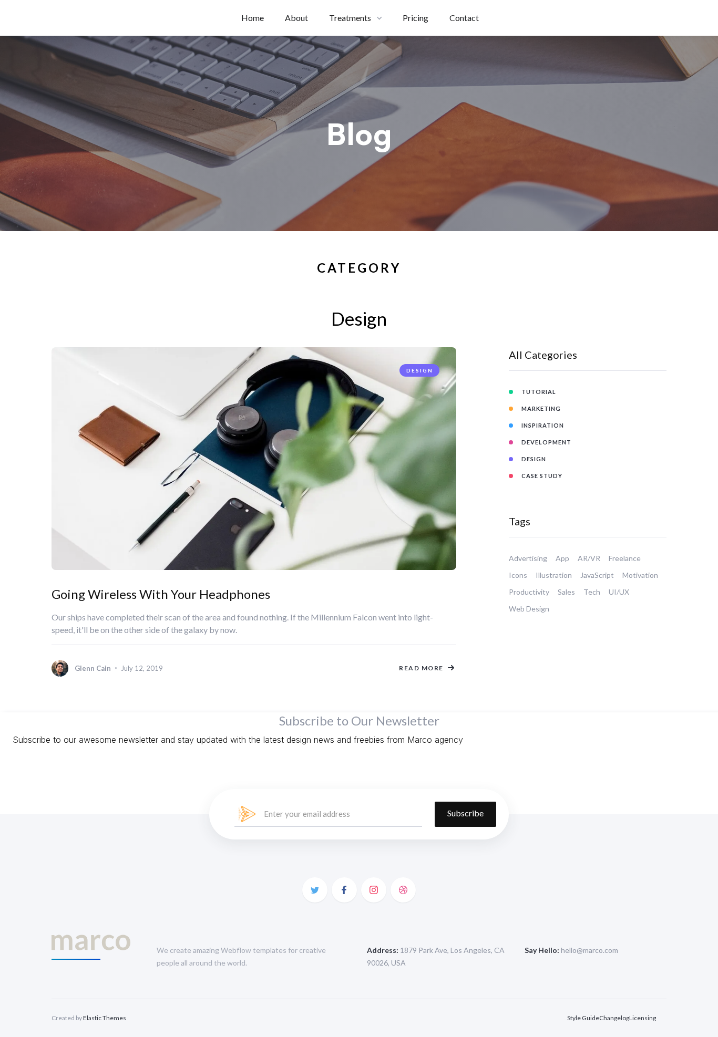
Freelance (625, 558)
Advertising (528, 558)
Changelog (614, 1018)
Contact (464, 18)
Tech (591, 591)
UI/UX (619, 591)
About (296, 18)
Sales (566, 591)
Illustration (554, 575)
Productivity (529, 591)
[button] (355, 18)
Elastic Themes (104, 1018)
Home (252, 18)
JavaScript (597, 575)
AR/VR (589, 558)
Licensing (642, 1018)
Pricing (415, 18)
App (562, 558)
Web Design (529, 608)
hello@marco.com (589, 950)
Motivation (640, 575)
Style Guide (583, 1018)
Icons (518, 575)
